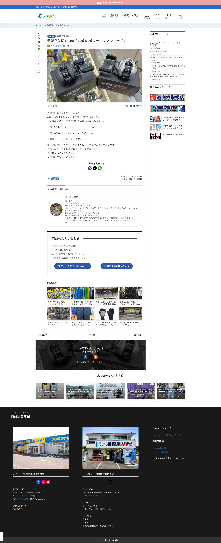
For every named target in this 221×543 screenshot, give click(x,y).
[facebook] (39, 42)
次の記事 (139, 335)
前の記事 (41, 335)
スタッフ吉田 (56, 46)
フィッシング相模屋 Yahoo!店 (168, 435)
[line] (39, 49)
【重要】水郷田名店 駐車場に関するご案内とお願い (167, 67)
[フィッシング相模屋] (46, 16)
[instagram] (96, 357)
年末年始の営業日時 (158, 51)
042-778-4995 (21, 499)
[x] (39, 46)
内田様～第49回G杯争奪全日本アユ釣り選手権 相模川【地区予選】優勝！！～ (167, 75)
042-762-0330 (91, 496)
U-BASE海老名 (161, 452)
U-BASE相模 (160, 448)
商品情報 (51, 36)
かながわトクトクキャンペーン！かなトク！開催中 (166, 44)
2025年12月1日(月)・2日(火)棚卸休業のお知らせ (167, 59)
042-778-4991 (21, 496)
